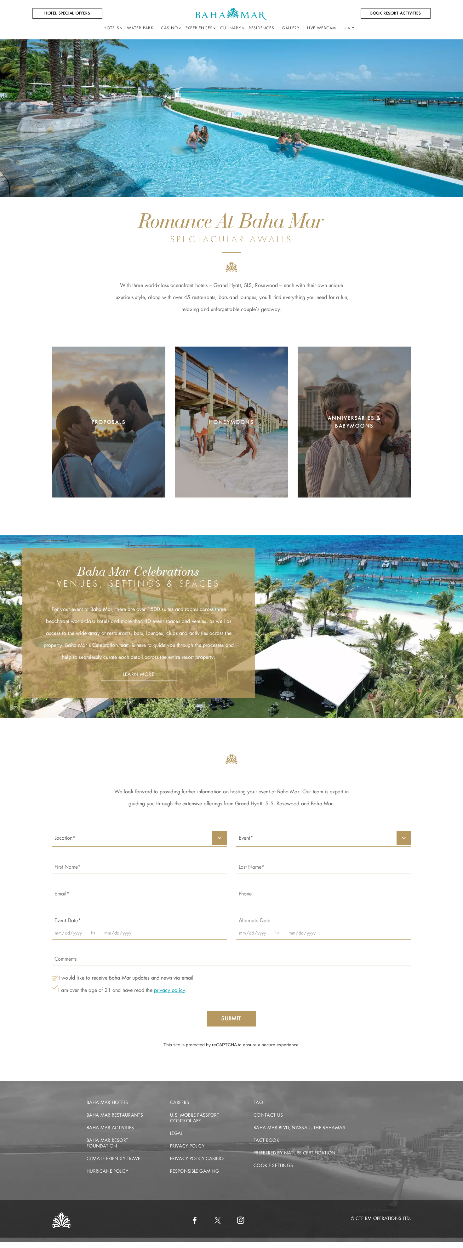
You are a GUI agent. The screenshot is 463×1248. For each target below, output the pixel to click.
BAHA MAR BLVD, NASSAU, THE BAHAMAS (299, 1127)
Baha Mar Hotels (107, 1102)
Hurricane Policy (108, 1171)
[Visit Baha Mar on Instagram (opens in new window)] (241, 1220)
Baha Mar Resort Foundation (107, 1143)
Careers (179, 1102)
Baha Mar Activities (110, 1127)
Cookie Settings (273, 1165)
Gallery (291, 28)
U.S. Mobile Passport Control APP (194, 1118)
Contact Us (268, 1115)
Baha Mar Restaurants (115, 1115)
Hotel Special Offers (67, 13)
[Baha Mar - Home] (231, 14)
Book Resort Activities (395, 13)
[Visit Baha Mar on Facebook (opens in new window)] (195, 1220)
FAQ (258, 1102)
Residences (261, 28)
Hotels (111, 28)
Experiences (199, 28)
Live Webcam (321, 28)
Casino (169, 28)
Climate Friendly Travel (114, 1158)
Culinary (230, 28)
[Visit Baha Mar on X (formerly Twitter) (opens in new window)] (217, 1220)
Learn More (108, 470)
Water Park (140, 28)
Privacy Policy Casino (197, 1158)
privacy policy (169, 990)
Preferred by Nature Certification (295, 1153)
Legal (176, 1133)
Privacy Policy (187, 1146)
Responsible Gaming (194, 1171)
